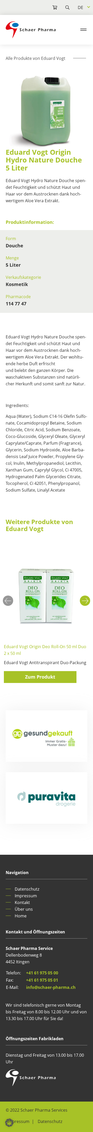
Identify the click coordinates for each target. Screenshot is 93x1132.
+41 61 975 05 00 (42, 973)
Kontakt (22, 902)
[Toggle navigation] (83, 30)
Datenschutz (27, 889)
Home (21, 916)
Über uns (24, 909)
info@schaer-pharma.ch (51, 987)
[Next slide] (85, 601)
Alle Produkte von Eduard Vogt (35, 58)
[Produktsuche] (50, 7)
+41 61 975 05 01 (42, 980)
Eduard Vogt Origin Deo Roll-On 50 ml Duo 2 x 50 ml (45, 650)
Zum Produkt (40, 677)
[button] (9, 1122)
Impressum (26, 896)
